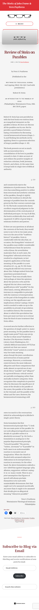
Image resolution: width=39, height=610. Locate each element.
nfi (23, 521)
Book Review (17, 518)
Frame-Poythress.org (19, 16)
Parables (32, 518)
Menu (20, 24)
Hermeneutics (25, 518)
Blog (12, 518)
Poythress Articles (19, 520)
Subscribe (19, 576)
